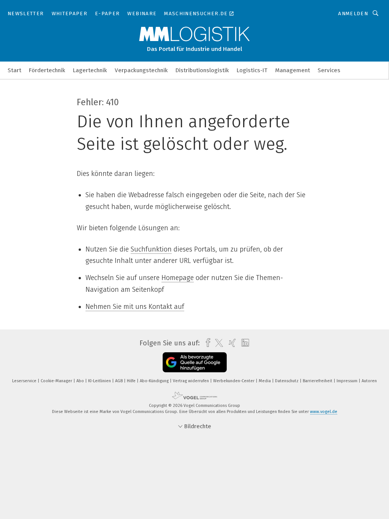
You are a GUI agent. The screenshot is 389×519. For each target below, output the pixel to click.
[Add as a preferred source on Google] (195, 362)
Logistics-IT (252, 70)
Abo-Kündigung (155, 380)
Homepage (177, 278)
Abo (80, 380)
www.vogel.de (323, 411)
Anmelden (353, 13)
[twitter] (217, 343)
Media (265, 380)
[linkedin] (243, 343)
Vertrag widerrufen (191, 380)
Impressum (348, 380)
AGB (119, 380)
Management (292, 70)
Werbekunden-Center (234, 380)
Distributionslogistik (202, 70)
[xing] (230, 343)
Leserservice (25, 380)
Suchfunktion (151, 249)
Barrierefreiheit (318, 380)
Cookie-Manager (57, 380)
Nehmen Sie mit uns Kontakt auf (134, 306)
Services (329, 70)
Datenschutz (287, 380)
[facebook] (206, 343)
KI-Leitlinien (100, 380)
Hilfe (132, 380)
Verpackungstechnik (141, 70)
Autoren (369, 380)
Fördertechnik (47, 70)
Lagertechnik (90, 70)
